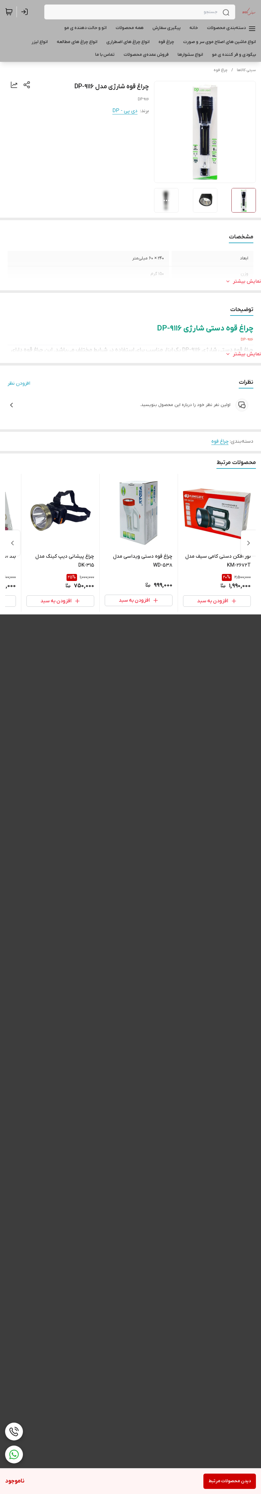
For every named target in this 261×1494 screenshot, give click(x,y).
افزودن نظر (19, 383)
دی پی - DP (125, 111)
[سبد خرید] (9, 12)
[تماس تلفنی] (14, 1431)
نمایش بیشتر (247, 281)
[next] (12, 543)
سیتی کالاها (246, 70)
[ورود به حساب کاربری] (26, 11)
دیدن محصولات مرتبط (229, 1481)
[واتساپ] (14, 1454)
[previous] (248, 543)
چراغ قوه (221, 70)
